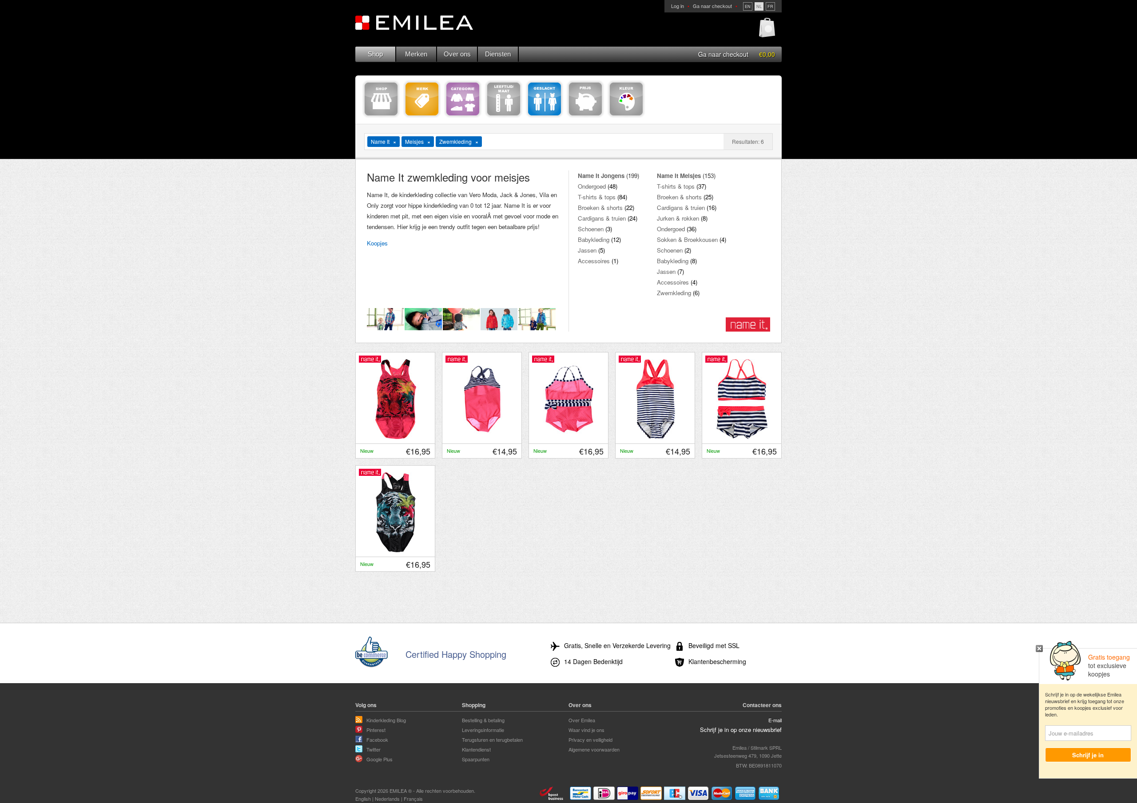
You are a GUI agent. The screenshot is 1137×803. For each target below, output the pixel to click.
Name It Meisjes (679, 175)
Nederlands (387, 798)
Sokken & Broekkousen (687, 239)
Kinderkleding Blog (386, 720)
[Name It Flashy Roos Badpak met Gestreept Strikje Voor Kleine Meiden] (482, 436)
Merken (416, 54)
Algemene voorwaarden (594, 749)
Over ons (457, 54)
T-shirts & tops (597, 197)
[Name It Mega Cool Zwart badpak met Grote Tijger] (395, 550)
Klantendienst (476, 749)
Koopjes (377, 243)
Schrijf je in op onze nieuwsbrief (741, 729)
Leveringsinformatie (483, 729)
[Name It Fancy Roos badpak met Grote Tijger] (395, 436)
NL (759, 6)
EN (748, 6)
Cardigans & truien (602, 218)
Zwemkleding (674, 293)
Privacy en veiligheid (590, 739)
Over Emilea (581, 720)
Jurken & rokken (678, 218)
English (363, 798)
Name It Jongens (601, 175)
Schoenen (591, 229)
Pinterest (376, 729)
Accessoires (594, 261)
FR (770, 6)
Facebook (377, 739)
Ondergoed (592, 186)
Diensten (498, 54)
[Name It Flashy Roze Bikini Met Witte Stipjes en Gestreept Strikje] (569, 436)
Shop (375, 54)
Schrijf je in (1088, 755)
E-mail (775, 720)
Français (413, 798)
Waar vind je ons (586, 729)
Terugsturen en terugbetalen (492, 739)
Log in (677, 5)
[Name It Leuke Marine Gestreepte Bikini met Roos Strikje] (742, 436)
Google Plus (379, 759)
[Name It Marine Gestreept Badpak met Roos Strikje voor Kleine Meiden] (655, 436)
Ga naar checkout (712, 5)
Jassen (587, 250)
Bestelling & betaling (483, 720)
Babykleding (593, 239)
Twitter (373, 749)
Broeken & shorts (600, 207)
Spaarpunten (475, 759)
